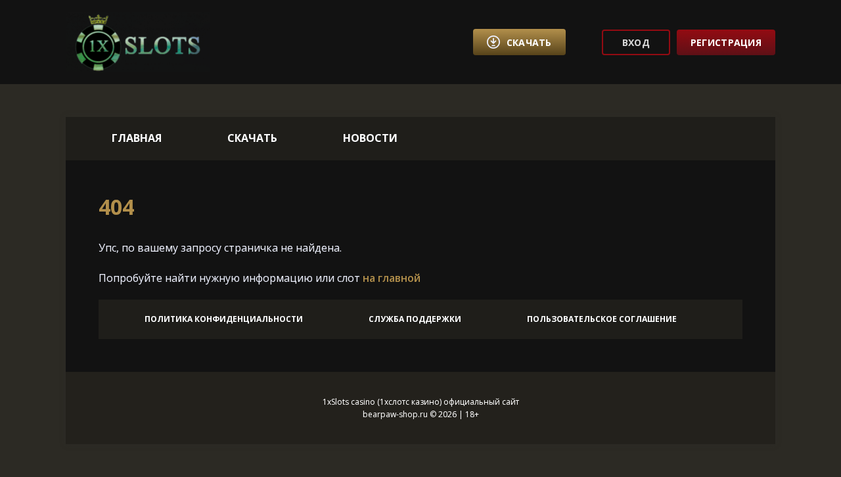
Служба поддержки (415, 319)
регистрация (726, 42)
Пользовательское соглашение (602, 319)
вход (636, 42)
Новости (370, 138)
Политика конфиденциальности (224, 319)
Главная (137, 138)
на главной (391, 278)
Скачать (252, 138)
